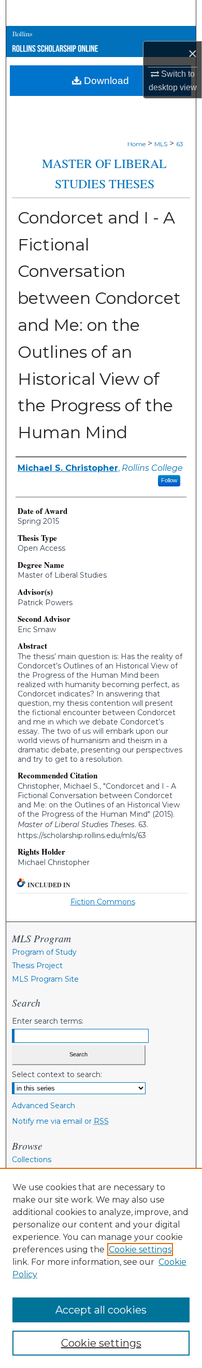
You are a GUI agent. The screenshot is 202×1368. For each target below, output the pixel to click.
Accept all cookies (101, 1310)
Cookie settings (140, 1249)
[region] (101, 1268)
